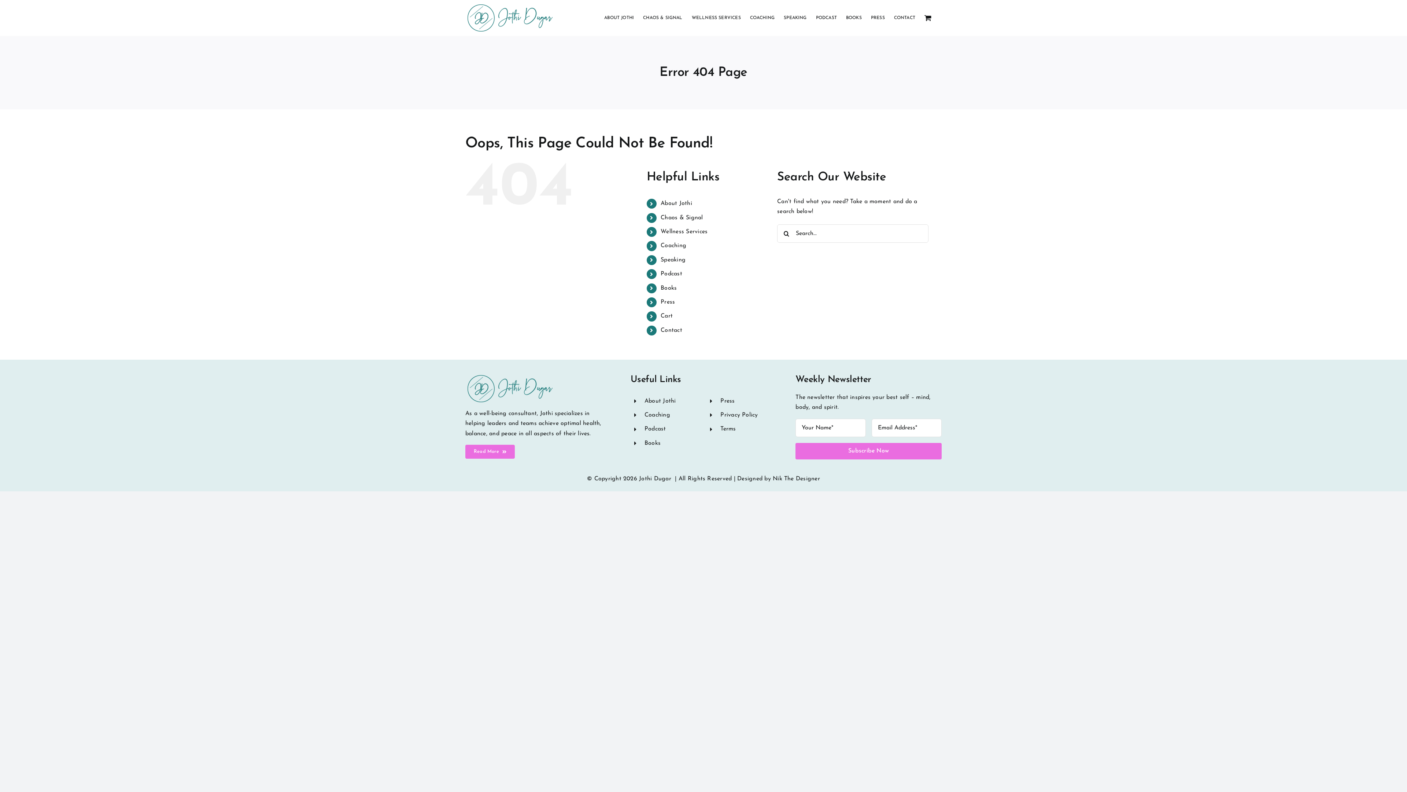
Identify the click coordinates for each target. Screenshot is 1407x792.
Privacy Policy (739, 415)
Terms (728, 429)
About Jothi (676, 203)
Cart (667, 316)
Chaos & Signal (682, 218)
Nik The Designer (796, 479)
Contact (671, 330)
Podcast (671, 274)
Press (668, 302)
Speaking (673, 260)
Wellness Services (684, 232)
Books (669, 288)
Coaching (673, 246)
